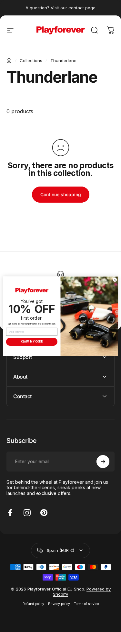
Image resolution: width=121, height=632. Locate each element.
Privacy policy (59, 604)
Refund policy (33, 604)
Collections (31, 60)
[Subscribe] (102, 461)
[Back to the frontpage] (9, 60)
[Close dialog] (115, 280)
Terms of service (86, 604)
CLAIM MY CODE (32, 341)
